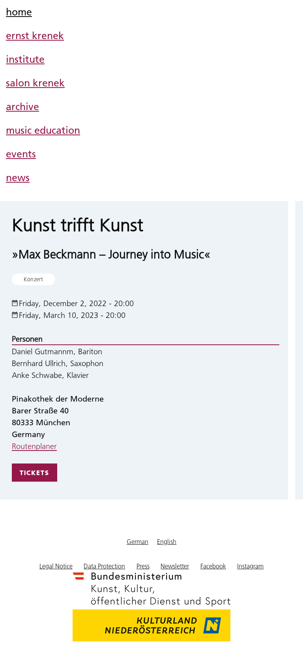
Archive (22, 106)
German (137, 541)
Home (19, 12)
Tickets (34, 473)
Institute (25, 59)
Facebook (213, 566)
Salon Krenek (35, 83)
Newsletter (175, 566)
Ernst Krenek (35, 35)
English (166, 541)
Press (143, 566)
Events (21, 154)
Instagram (250, 566)
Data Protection (104, 566)
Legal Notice (56, 566)
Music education (43, 130)
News (18, 177)
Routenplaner (34, 446)
